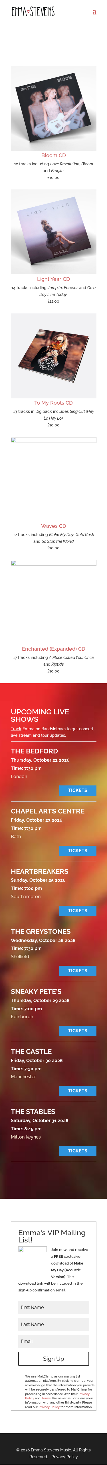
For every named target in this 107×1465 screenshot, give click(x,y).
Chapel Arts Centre (47, 811)
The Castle (31, 1051)
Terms (46, 1398)
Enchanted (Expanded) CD (53, 649)
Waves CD (53, 526)
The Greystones (41, 931)
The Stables (33, 1111)
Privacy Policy (49, 1407)
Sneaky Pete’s (36, 991)
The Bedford (34, 751)
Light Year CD (53, 279)
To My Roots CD (53, 403)
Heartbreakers (39, 871)
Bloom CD (53, 155)
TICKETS (77, 790)
